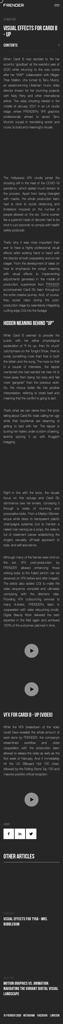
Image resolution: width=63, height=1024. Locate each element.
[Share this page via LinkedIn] (20, 834)
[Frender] (14, 5)
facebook (42, 1015)
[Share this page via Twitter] (31, 834)
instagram (29, 1015)
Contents (11, 45)
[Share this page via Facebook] (9, 834)
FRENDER (52, 284)
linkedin (54, 1015)
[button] (31, 651)
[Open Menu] (56, 5)
